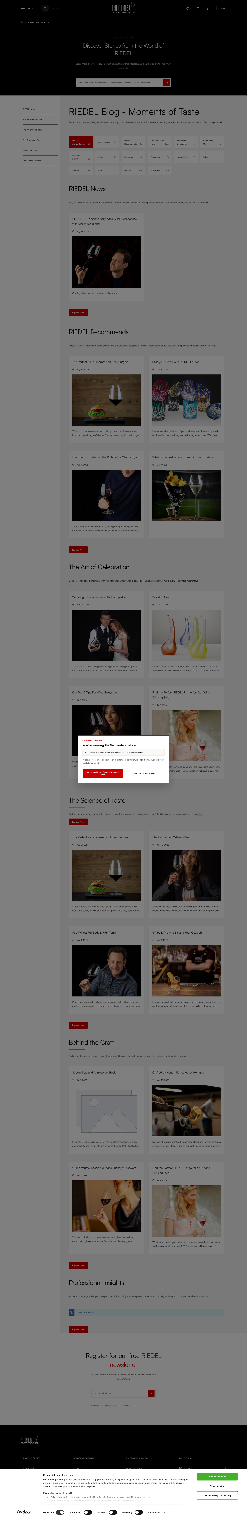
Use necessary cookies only (217, 1495)
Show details (154, 1512)
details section (141, 1504)
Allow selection (217, 1486)
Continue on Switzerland (144, 773)
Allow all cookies (217, 1476)
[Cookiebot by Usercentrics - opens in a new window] (24, 1512)
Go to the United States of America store (102, 773)
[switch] (88, 1512)
